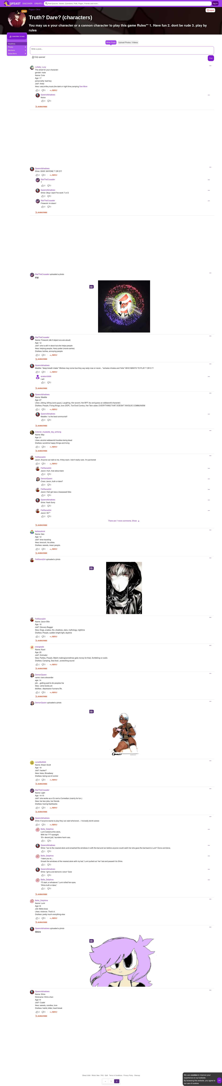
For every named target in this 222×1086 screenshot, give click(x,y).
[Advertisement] (122, 135)
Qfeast (86, 1075)
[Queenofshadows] (38, 95)
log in (215, 3)
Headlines (11, 44)
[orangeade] (32, 647)
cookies (194, 1075)
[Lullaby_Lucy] (32, 68)
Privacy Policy (128, 1075)
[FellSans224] (32, 458)
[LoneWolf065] (32, 763)
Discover (27, 3)
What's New (95, 1075)
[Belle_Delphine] (38, 830)
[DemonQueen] (38, 479)
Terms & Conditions (115, 1075)
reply (54, 90)
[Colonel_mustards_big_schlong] (32, 432)
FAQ (102, 1075)
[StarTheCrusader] (38, 180)
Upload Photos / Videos (128, 42)
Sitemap (137, 1075)
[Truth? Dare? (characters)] (17, 19)
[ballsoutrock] (32, 532)
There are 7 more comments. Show (122, 520)
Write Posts (111, 42)
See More (83, 86)
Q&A (106, 1075)
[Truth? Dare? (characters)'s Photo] (124, 306)
